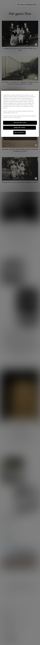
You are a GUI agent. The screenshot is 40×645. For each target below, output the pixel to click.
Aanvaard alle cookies (20, 122)
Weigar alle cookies (19, 127)
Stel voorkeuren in (19, 132)
